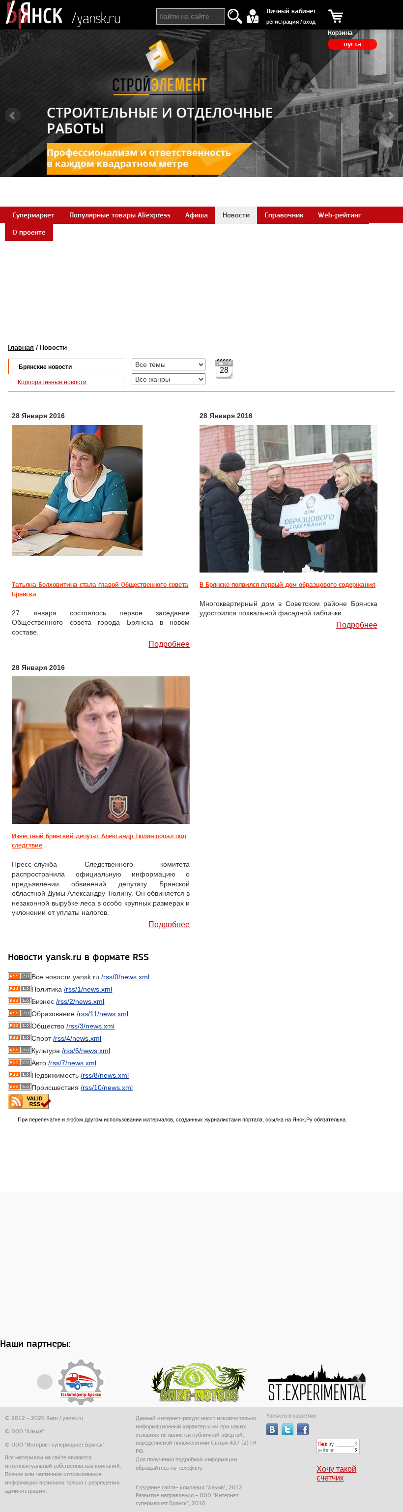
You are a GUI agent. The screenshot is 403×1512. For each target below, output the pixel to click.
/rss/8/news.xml (105, 1075)
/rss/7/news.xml (72, 1063)
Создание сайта (155, 1487)
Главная (21, 347)
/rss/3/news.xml (90, 1026)
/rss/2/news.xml (80, 1001)
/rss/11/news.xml (102, 1014)
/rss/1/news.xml (88, 989)
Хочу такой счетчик (336, 1473)
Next (390, 115)
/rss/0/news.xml (125, 977)
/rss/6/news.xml (86, 1051)
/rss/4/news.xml (77, 1038)
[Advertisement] (201, 263)
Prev (13, 115)
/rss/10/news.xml (107, 1087)
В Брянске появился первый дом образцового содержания (287, 584)
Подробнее (169, 644)
